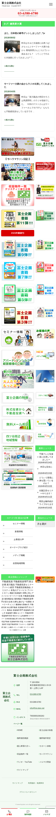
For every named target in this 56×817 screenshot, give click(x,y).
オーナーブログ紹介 (19, 547)
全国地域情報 (19, 563)
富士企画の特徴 (46, 730)
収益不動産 (5, 621)
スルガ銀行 (28, 621)
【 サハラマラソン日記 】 (17, 159)
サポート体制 (45, 746)
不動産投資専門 (20, 581)
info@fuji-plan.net (37, 708)
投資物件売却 (15, 621)
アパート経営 (8, 587)
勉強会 (9, 610)
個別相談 (18, 599)
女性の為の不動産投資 (26, 619)
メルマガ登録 (45, 762)
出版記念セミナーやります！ (46, 492)
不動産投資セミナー (24, 584)
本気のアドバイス (19, 590)
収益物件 (9, 613)
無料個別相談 (22, 738)
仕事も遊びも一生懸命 (22, 602)
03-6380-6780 (35, 694)
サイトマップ (22, 770)
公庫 (24, 630)
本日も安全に (46, 467)
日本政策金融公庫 (11, 619)
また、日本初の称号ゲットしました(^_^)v (24, 33)
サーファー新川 (29, 627)
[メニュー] (50, 4)
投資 (5, 627)
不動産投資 (7, 581)
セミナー (20, 613)
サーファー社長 (15, 596)
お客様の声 (19, 539)
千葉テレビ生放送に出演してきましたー (46, 457)
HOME (20, 730)
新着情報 (19, 531)
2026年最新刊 (17, 233)
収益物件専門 (18, 610)
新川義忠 (11, 584)
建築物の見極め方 (22, 605)
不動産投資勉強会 (23, 587)
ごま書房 (10, 627)
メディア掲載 (19, 555)
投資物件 (18, 593)
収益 (21, 621)
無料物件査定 (45, 738)
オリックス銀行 (18, 627)
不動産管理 (29, 613)
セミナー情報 (19, 523)
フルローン (23, 624)
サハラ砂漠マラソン (15, 630)
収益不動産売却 (12, 624)
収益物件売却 (7, 616)
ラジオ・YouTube (24, 762)
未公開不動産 (12, 607)
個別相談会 (9, 599)
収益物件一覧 (22, 754)
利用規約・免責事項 (36, 783)
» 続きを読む (9, 66)
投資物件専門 (23, 607)
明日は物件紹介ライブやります (46, 502)
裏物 (15, 613)
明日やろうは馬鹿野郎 (20, 616)
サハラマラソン (46, 754)
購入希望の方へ (23, 746)
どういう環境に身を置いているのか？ (46, 480)
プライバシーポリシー (28, 792)
